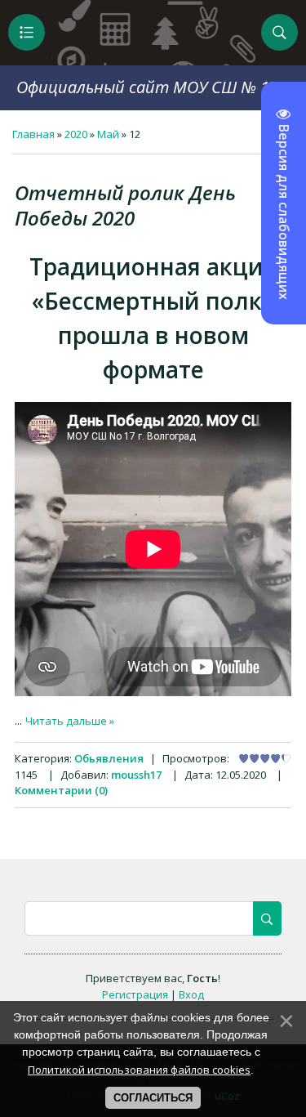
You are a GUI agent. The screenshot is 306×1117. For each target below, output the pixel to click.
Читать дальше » (69, 720)
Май (108, 134)
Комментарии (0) (61, 790)
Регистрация (135, 994)
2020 (75, 134)
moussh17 (136, 774)
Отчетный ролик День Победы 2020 (125, 205)
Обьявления (109, 758)
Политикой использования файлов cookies (139, 1069)
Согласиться (153, 1098)
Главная (33, 134)
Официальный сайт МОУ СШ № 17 (147, 87)
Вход (191, 994)
